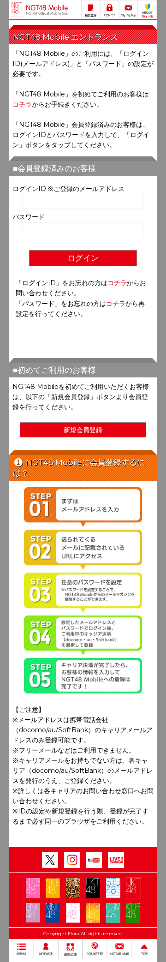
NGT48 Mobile (47, 9)
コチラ (22, 104)
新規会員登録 (83, 430)
